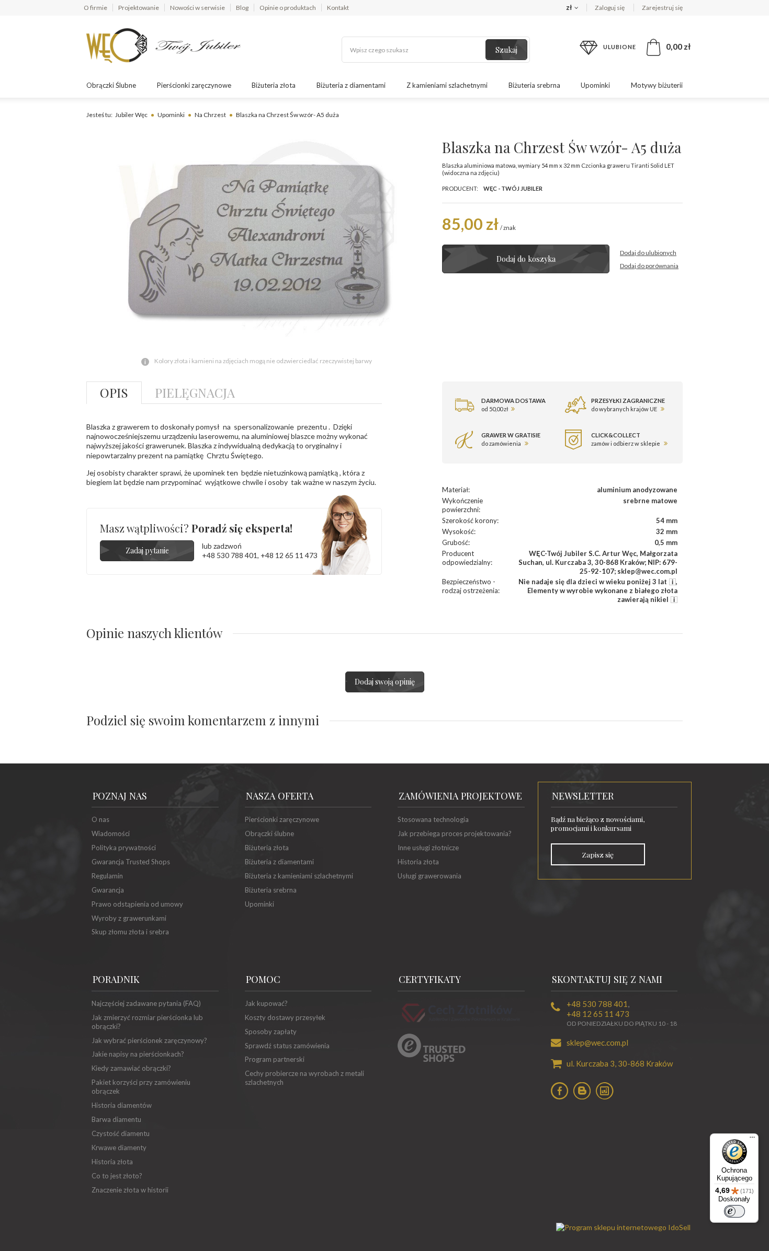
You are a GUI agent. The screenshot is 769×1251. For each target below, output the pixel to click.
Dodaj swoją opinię (385, 682)
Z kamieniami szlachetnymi (447, 85)
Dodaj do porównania (649, 266)
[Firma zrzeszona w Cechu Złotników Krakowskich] (461, 1024)
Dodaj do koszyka (526, 259)
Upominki (595, 85)
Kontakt (338, 7)
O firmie (95, 7)
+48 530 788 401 (229, 555)
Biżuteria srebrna (534, 85)
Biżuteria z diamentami (351, 85)
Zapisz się (598, 854)
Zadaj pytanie (147, 550)
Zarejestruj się (662, 7)
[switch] (734, 1211)
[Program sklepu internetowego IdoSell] (623, 1227)
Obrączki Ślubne (111, 85)
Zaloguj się (610, 7)
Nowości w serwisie (197, 7)
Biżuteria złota (274, 85)
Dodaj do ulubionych (648, 253)
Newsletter (583, 796)
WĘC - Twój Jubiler (512, 188)
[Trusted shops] (432, 1059)
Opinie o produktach (287, 7)
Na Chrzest (210, 115)
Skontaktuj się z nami (607, 979)
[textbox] (436, 50)
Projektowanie (138, 7)
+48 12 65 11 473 (289, 555)
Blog (242, 7)
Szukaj (506, 50)
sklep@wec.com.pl (597, 1042)
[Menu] (752, 1139)
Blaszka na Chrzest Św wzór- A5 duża (287, 115)
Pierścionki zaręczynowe (194, 85)
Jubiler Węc (131, 115)
